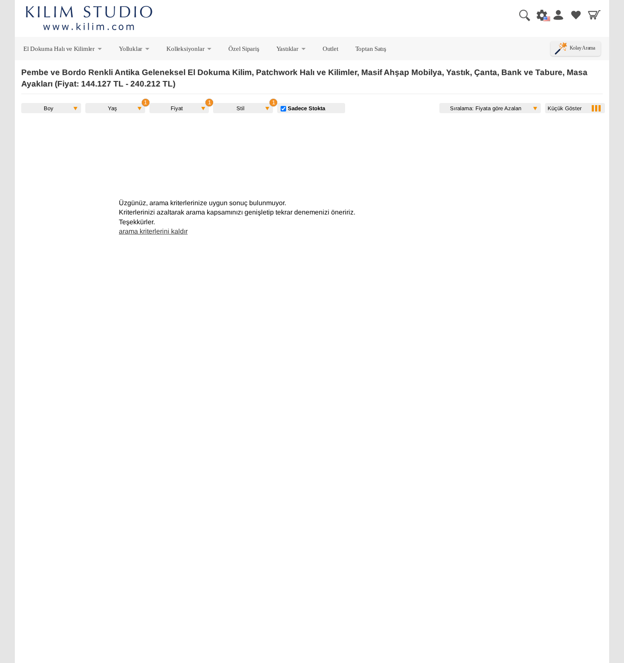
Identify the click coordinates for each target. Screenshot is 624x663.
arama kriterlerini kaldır (153, 231)
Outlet (330, 48)
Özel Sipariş (243, 48)
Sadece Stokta (305, 108)
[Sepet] (594, 14)
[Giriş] (557, 14)
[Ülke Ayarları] (539, 14)
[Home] (89, 19)
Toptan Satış (370, 48)
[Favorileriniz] (576, 14)
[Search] (521, 14)
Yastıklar (291, 50)
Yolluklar (135, 50)
